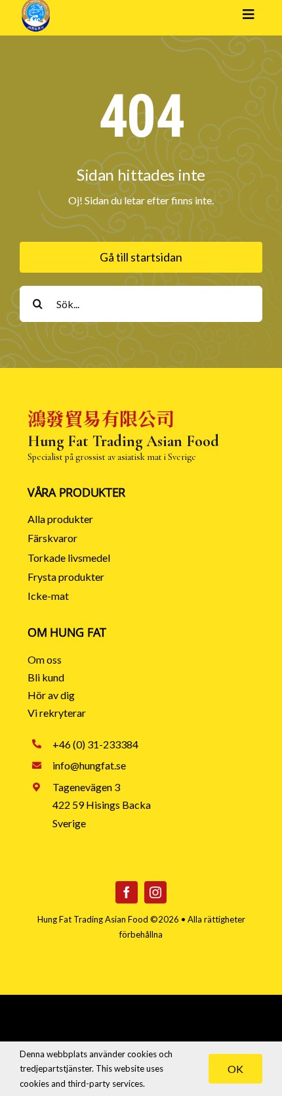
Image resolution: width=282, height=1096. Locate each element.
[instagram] (155, 892)
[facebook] (126, 892)
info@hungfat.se (89, 765)
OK (235, 1068)
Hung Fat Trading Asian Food (92, 919)
